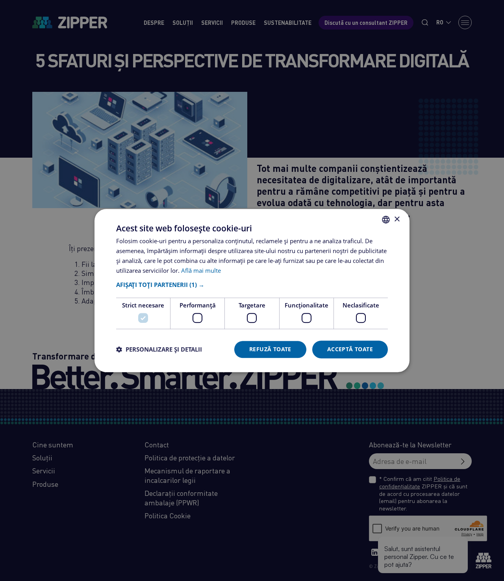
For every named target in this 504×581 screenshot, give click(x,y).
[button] (252, 285)
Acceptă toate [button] (350, 349)
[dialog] (252, 290)
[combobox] (386, 219)
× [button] (397, 219)
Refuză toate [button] (270, 349)
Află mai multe (201, 270)
